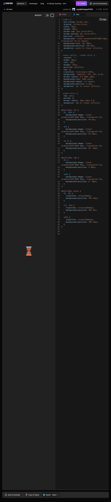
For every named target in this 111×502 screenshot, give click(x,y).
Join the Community (100, 3)
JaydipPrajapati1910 (84, 9)
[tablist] (71, 14)
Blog (42, 3)
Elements (20, 3)
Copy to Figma (34, 495)
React (54, 495)
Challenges (33, 3)
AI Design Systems (56, 3)
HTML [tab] (64, 14)
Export (48, 495)
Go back (9, 9)
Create (83, 3)
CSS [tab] (77, 14)
